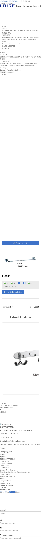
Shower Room (15, 39)
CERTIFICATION (32, 31)
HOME (4, 26)
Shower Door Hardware (10, 37)
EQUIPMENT (21, 31)
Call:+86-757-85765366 (13, 286)
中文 (21, 1)
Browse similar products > (13, 292)
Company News (7, 44)
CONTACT (5, 48)
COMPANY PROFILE (9, 31)
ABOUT (4, 28)
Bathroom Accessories (28, 39)
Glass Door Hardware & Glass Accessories (15, 472)
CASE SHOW (6, 33)
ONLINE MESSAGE (7, 3)
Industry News (18, 44)
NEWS (4, 42)
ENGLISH (26, 1)
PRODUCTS (6, 35)
